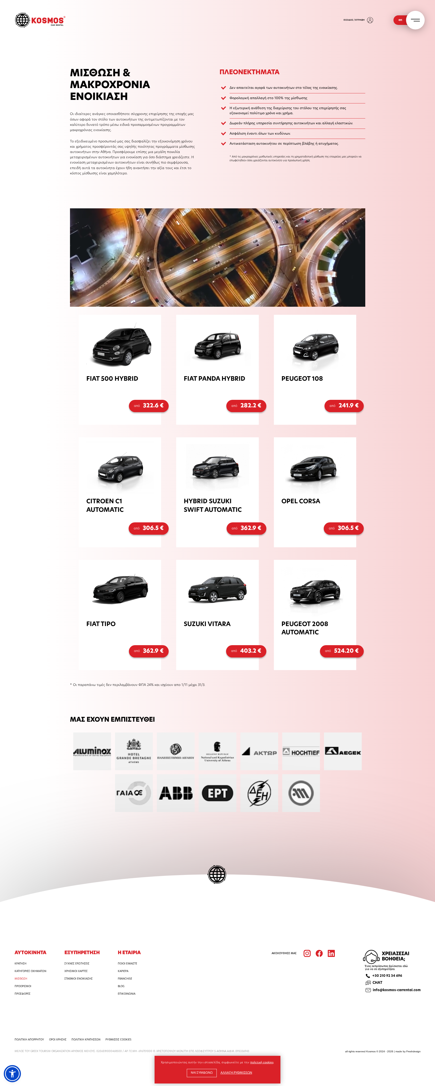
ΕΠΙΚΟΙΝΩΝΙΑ (126, 994)
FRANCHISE (125, 979)
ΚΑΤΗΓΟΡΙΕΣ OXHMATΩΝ (30, 971)
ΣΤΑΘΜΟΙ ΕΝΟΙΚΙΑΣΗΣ (78, 979)
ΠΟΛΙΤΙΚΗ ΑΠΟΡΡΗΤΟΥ (29, 1039)
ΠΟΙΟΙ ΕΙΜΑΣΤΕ (127, 963)
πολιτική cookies (261, 1062)
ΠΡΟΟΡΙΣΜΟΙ (23, 986)
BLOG (121, 986)
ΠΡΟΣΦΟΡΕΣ (22, 994)
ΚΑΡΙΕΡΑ (123, 971)
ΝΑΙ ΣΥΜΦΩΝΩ (202, 1073)
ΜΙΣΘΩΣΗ (21, 979)
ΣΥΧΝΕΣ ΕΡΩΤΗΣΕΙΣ (76, 963)
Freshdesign (413, 1051)
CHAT (377, 983)
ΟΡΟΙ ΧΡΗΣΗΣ (57, 1039)
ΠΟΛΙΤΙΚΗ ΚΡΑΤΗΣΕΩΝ (85, 1039)
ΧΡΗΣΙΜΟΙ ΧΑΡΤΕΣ (76, 971)
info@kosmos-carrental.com (397, 990)
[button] (12, 1073)
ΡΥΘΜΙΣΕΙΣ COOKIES (118, 1040)
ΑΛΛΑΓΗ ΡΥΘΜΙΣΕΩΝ (236, 1072)
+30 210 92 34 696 (387, 976)
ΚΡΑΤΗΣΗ (20, 963)
